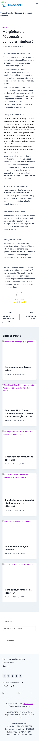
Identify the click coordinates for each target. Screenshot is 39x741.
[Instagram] (8, 676)
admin (7, 46)
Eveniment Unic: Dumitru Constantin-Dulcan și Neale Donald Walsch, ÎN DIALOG (19, 413)
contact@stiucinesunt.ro (12, 682)
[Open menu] (36, 4)
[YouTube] (20, 676)
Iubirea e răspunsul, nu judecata (8, 317)
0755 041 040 (8, 686)
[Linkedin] (16, 676)
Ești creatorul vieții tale (31, 315)
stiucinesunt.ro (28, 704)
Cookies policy (8, 662)
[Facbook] (4, 676)
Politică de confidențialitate (13, 659)
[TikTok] (12, 676)
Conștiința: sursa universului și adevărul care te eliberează (19, 503)
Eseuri (4, 27)
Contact (5, 666)
